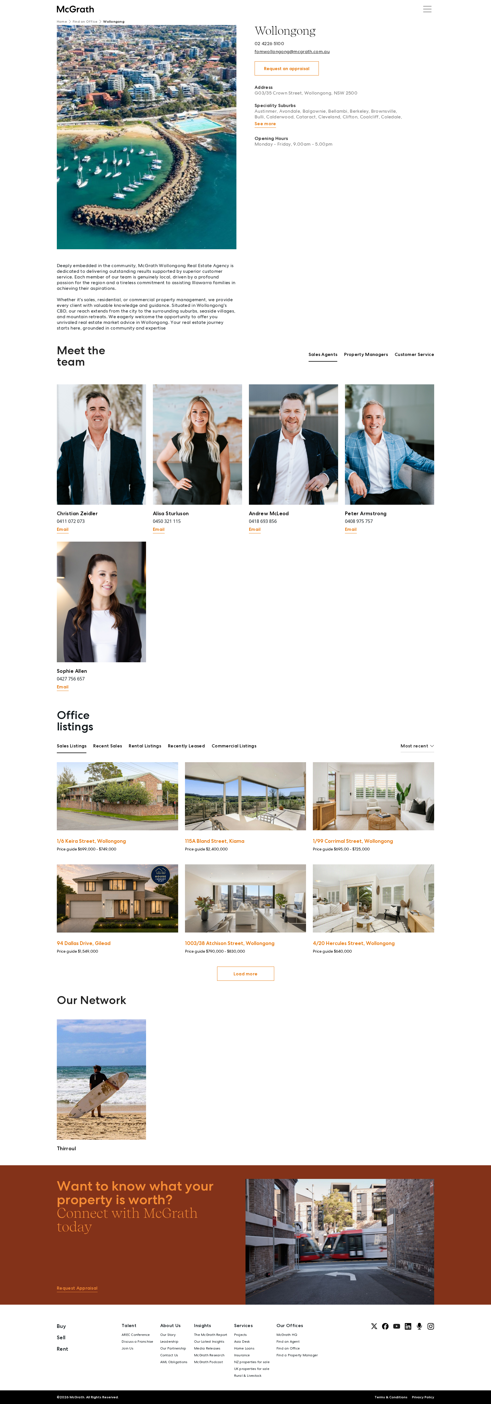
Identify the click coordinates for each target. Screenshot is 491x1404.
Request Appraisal (77, 1288)
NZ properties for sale (252, 1362)
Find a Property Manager (297, 1355)
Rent (62, 1349)
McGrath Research (209, 1355)
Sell (61, 1337)
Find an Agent (287, 1341)
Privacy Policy (423, 1397)
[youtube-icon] (396, 1326)
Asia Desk (242, 1341)
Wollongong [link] (113, 21)
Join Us (127, 1348)
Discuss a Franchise (137, 1341)
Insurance (242, 1355)
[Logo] (75, 9)
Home (62, 21)
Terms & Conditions (391, 1397)
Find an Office (85, 21)
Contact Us (169, 1355)
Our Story (168, 1334)
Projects (240, 1334)
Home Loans (244, 1348)
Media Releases (207, 1348)
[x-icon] (374, 1326)
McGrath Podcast (208, 1362)
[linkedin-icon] (408, 1326)
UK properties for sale (251, 1369)
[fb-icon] (385, 1326)
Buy (61, 1326)
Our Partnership (173, 1348)
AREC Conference (136, 1334)
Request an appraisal (286, 69)
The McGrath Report (210, 1334)
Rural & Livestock (248, 1375)
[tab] (323, 356)
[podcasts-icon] (419, 1326)
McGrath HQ (286, 1334)
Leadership (169, 1341)
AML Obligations (174, 1362)
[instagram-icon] (430, 1326)
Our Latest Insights (209, 1341)
